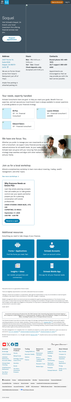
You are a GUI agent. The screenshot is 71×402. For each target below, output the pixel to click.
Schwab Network (52, 370)
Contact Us (16, 383)
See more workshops (9, 176)
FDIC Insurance (35, 386)
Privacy (14, 380)
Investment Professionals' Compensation (47, 383)
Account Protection (19, 386)
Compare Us (62, 354)
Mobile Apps (39, 366)
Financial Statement (56, 380)
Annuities (16, 363)
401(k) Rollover (6, 354)
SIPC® (27, 386)
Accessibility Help (6, 383)
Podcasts (50, 367)
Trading (50, 356)
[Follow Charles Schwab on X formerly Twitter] (8, 344)
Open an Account (57, 2)
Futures (27, 360)
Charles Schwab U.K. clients (48, 331)
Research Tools (40, 363)
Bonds (15, 366)
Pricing (60, 366)
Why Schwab (62, 351)
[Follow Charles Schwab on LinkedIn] (16, 344)
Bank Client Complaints (60, 386)
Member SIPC (34, 334)
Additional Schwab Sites (24, 380)
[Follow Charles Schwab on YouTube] (4, 344)
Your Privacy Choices (28, 389)
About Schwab (25, 383)
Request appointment (12, 38)
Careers (33, 383)
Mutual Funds (17, 356)
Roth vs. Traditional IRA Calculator (40, 359)
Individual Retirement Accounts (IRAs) (6, 358)
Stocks (16, 353)
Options (27, 357)
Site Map (34, 380)
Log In (67, 2)
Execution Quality (29, 354)
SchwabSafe (7, 380)
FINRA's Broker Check (46, 386)
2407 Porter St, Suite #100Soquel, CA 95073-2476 (11, 63)
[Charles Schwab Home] (6, 2)
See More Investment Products (17, 370)
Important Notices (7, 386)
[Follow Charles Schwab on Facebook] (12, 344)
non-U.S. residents (13, 331)
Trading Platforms (30, 351)
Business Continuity (44, 380)
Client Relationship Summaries (10, 389)
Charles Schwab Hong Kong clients (29, 331)
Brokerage (5, 351)
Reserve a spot (13, 221)
